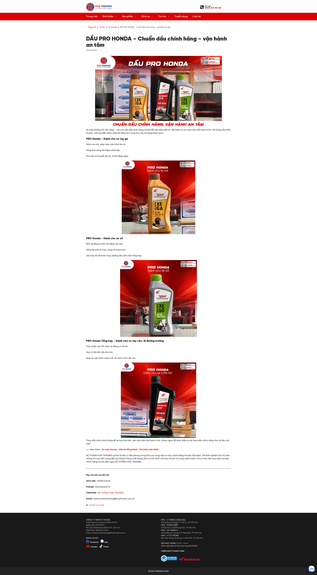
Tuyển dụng (181, 16)
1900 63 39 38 (213, 7)
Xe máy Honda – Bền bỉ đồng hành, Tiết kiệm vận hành (130, 449)
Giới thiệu (107, 16)
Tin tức (162, 16)
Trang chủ (91, 16)
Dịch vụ (145, 16)
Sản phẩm (127, 16)
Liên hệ (197, 16)
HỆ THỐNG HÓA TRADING (110, 492)
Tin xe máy (99, 505)
